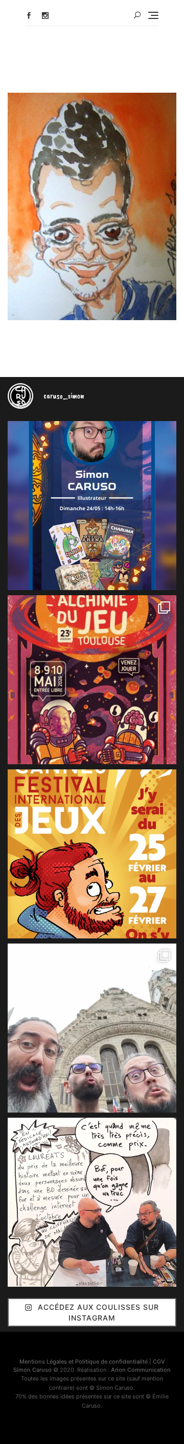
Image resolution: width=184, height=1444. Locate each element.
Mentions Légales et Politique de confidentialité (83, 1361)
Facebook (29, 15)
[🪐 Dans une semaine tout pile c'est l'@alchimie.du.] (92, 679)
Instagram (45, 15)
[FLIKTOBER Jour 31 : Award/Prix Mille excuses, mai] (92, 1202)
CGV (159, 1361)
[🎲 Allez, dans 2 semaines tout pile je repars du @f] (92, 853)
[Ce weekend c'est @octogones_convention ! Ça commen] (92, 505)
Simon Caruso (32, 1369)
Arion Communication (141, 1369)
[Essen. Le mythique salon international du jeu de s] (92, 1028)
